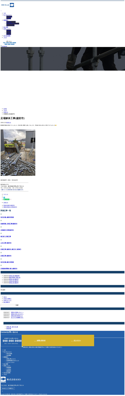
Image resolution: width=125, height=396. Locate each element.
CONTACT (6, 46)
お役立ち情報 (7, 299)
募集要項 (8, 34)
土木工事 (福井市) (6, 243)
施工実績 (5, 27)
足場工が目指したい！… (17, 312)
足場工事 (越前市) (6, 256)
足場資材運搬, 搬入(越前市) (9, 268)
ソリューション (10, 25)
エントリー (77, 340)
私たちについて (7, 15)
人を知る (8, 32)
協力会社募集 (6, 36)
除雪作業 (8, 328)
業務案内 (5, 20)
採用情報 (8, 30)
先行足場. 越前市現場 (7, 217)
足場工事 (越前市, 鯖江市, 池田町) (11, 249)
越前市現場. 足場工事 (14, 277)
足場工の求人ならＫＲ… (17, 314)
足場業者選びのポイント (12, 23)
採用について (6, 29)
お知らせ (8, 122)
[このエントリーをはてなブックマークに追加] (4, 198)
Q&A (5, 297)
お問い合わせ (41, 340)
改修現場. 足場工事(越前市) (9, 224)
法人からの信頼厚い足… (17, 317)
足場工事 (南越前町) (14, 276)
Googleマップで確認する (7, 388)
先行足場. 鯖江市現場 (7, 262)
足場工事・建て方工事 (12, 327)
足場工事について (11, 22)
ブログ (5, 37)
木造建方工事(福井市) (7, 230)
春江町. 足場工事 (6, 236)
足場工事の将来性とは (17, 316)
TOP (4, 13)
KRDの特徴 (9, 16)
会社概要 (8, 18)
